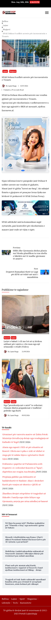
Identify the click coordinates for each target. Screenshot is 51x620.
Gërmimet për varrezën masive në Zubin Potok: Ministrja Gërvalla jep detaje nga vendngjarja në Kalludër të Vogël (25, 438)
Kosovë (7, 338)
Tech (15, 602)
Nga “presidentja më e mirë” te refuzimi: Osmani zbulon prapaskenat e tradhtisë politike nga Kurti (23, 408)
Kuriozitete (25, 602)
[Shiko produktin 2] (25, 144)
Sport (22, 598)
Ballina (5, 598)
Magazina (32, 598)
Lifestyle (6, 602)
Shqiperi (13, 71)
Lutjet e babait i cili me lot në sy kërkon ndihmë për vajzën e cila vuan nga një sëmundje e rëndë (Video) (23, 344)
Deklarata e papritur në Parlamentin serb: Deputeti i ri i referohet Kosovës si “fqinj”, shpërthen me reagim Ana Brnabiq (22, 467)
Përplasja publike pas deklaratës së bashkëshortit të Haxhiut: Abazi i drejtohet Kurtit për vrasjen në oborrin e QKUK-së (23, 480)
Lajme (5, 71)
